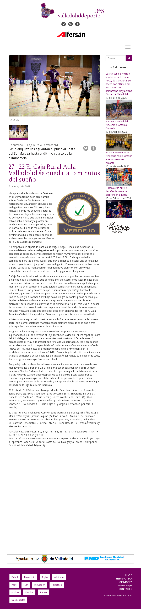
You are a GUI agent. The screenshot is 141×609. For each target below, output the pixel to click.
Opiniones (125, 582)
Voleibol (29, 592)
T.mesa (43, 592)
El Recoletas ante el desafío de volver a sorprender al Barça (117, 191)
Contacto (125, 589)
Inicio (128, 575)
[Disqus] (54, 497)
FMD (26, 584)
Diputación (39, 584)
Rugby (45, 577)
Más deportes (18, 599)
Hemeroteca (124, 578)
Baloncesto (29, 577)
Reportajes (125, 585)
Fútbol (15, 577)
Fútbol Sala (57, 584)
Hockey (15, 592)
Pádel (14, 584)
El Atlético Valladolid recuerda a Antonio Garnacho (117, 125)
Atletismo (59, 577)
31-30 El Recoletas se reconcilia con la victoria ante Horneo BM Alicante (119, 157)
